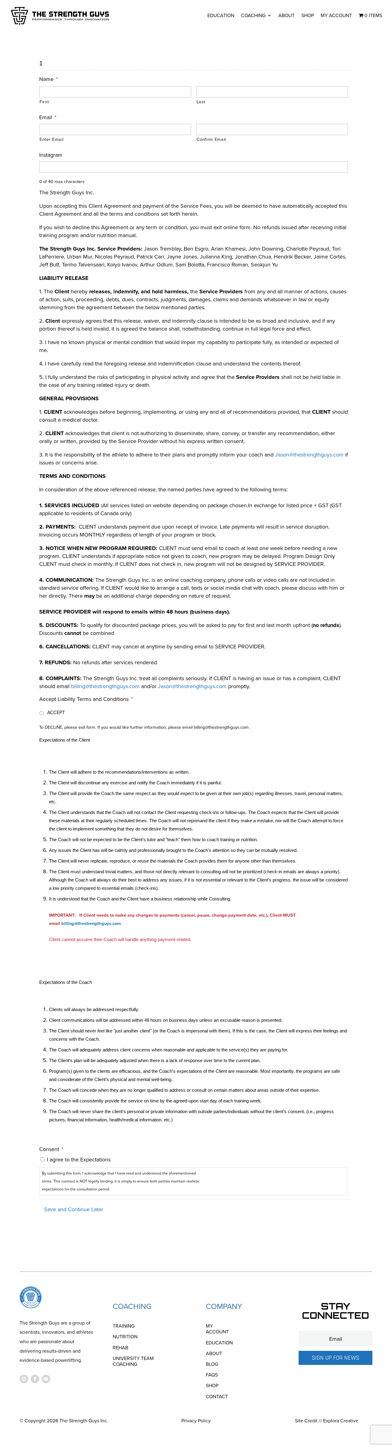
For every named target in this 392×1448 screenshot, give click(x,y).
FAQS (212, 1375)
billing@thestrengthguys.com (105, 686)
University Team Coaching (133, 1361)
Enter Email (51, 139)
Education (220, 15)
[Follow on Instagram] (24, 1379)
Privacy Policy (196, 1420)
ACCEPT (56, 712)
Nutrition (125, 1337)
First (44, 101)
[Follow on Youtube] (46, 1379)
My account (336, 15)
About (286, 15)
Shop (307, 15)
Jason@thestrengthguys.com (309, 454)
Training (123, 1326)
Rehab (120, 1348)
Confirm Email (211, 139)
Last (201, 101)
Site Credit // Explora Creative (326, 1420)
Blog (212, 1364)
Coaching (253, 15)
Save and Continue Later (73, 1209)
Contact (217, 1397)
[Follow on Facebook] (35, 1379)
